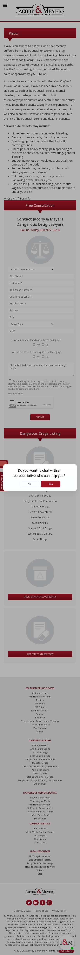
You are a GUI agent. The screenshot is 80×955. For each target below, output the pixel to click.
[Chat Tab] (40, 477)
